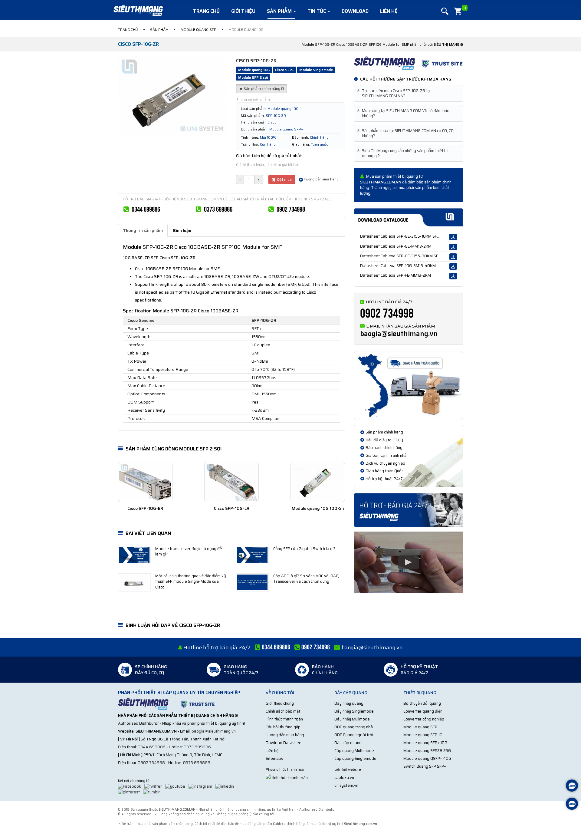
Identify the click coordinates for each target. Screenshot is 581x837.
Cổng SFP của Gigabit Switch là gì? (304, 548)
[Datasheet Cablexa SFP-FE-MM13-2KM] (453, 276)
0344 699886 (146, 209)
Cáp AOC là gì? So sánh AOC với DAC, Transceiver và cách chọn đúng (306, 579)
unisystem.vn (346, 785)
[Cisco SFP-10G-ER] (145, 482)
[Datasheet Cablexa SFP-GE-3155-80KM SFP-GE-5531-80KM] (453, 256)
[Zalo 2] (572, 804)
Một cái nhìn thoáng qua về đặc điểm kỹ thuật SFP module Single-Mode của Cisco (190, 581)
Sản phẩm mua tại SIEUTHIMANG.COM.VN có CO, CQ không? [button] (406, 133)
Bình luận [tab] (182, 230)
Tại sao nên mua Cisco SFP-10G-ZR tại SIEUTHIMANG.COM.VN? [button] (395, 93)
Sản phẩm (280, 11)
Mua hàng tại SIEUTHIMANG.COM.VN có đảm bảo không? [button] (404, 113)
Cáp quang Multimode (354, 750)
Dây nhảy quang (348, 703)
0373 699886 (218, 209)
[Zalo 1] (572, 786)
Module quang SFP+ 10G (425, 743)
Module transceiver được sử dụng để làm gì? (188, 551)
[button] (444, 11)
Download (355, 11)
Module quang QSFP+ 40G (427, 758)
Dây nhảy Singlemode (354, 711)
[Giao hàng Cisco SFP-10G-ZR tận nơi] (408, 385)
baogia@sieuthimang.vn (399, 333)
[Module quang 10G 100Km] (317, 482)
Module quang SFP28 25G (427, 750)
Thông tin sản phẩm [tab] (143, 230)
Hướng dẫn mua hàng (321, 179)
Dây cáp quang (348, 743)
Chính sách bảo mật (283, 711)
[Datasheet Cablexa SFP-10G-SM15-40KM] (453, 266)
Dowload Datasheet (284, 743)
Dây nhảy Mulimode (352, 719)
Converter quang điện (422, 711)
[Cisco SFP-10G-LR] (231, 482)
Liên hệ (389, 11)
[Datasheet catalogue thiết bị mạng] (408, 217)
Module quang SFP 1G (422, 735)
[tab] (408, 93)
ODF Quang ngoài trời (353, 735)
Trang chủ (206, 11)
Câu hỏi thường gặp (283, 727)
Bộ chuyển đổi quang (422, 703)
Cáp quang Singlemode (355, 758)
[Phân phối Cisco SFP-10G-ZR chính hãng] (408, 62)
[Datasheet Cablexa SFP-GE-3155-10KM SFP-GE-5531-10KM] (453, 237)
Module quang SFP (420, 727)
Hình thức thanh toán (284, 719)
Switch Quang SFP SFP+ (424, 766)
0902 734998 (291, 209)
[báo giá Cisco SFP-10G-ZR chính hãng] (408, 509)
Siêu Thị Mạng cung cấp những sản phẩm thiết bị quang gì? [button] (403, 153)
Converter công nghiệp (423, 719)
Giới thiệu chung (280, 703)
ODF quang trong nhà (353, 727)
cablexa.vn (344, 777)
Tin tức (317, 11)
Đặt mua (284, 179)
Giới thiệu (243, 11)
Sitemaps (274, 758)
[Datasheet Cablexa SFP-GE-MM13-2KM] (453, 247)
